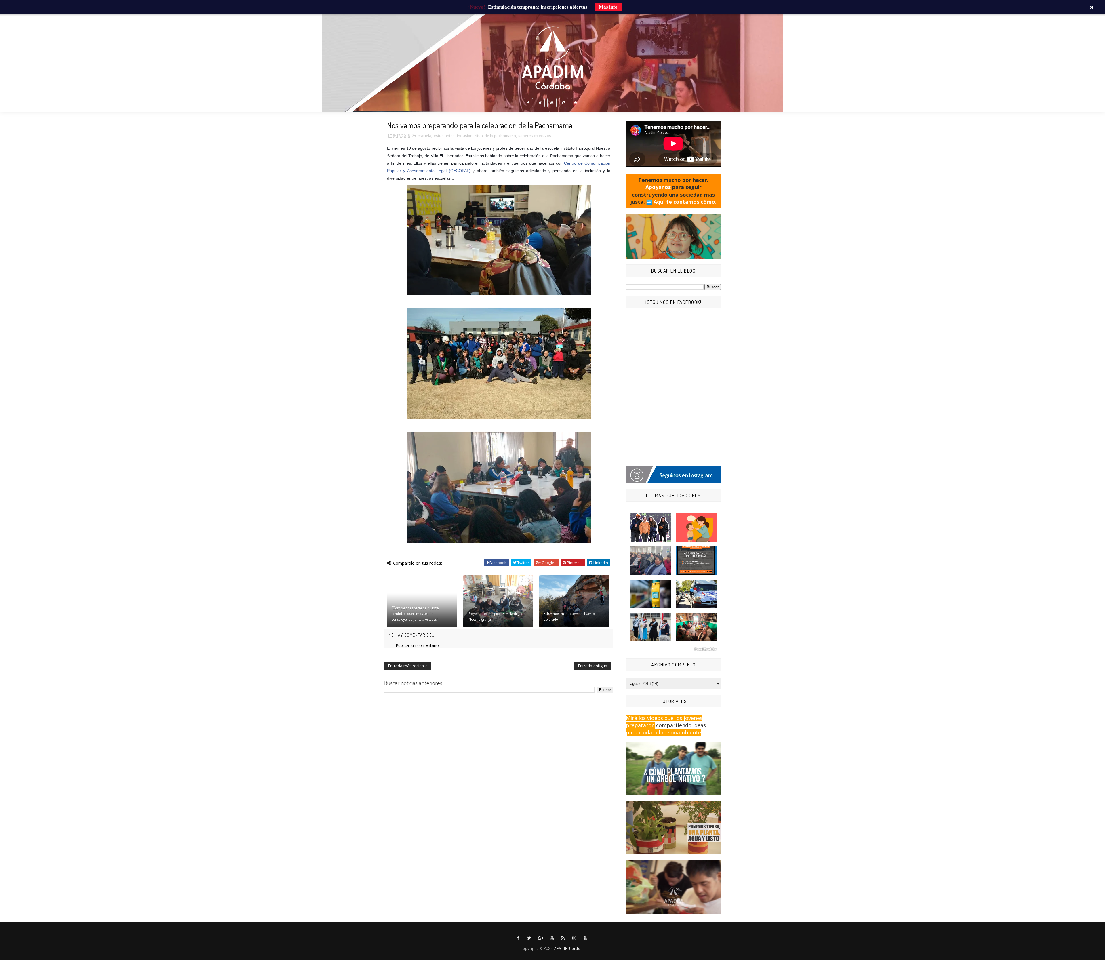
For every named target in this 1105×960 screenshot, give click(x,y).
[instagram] (563, 102)
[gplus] (540, 938)
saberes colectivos (534, 135)
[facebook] (528, 102)
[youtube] (552, 102)
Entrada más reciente (408, 665)
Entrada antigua (592, 665)
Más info (608, 7)
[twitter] (540, 102)
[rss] (563, 938)
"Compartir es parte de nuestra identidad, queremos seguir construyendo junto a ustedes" (415, 613)
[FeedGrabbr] (673, 649)
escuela (424, 135)
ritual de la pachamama (495, 135)
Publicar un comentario (417, 645)
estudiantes (444, 135)
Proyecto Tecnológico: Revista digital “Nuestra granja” (495, 616)
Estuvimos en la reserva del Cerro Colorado (569, 616)
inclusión (465, 135)
